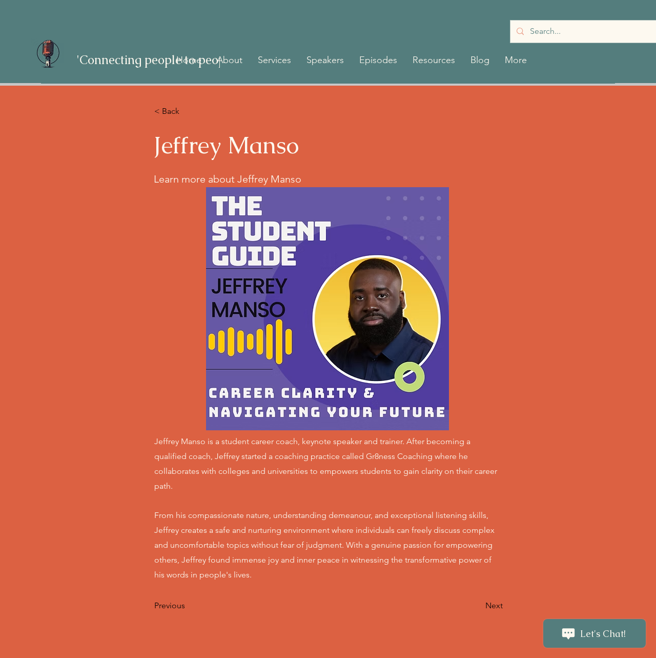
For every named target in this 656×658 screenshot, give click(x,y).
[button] (229, 60)
